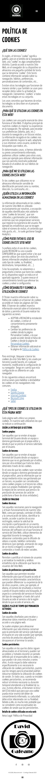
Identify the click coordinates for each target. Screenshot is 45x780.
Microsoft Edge (17, 398)
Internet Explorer (18, 395)
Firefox (14, 389)
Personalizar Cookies (20, 343)
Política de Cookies (30, 349)
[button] (37, 11)
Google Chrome (17, 392)
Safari (13, 401)
